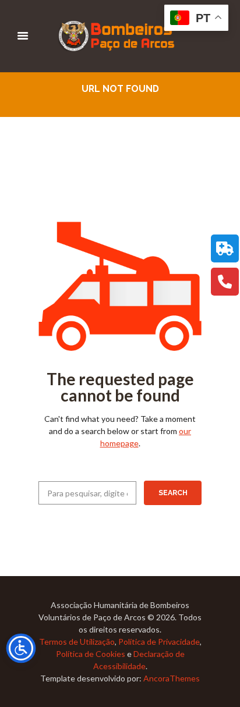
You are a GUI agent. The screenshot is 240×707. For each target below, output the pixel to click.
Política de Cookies (90, 654)
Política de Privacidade (159, 641)
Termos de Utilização (77, 641)
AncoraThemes (171, 678)
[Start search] (173, 493)
